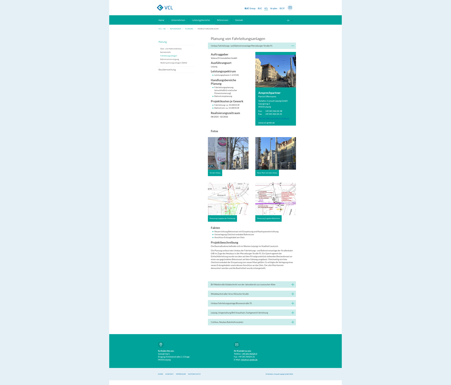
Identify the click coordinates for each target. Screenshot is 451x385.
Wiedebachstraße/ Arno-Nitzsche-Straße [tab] (230, 294)
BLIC (260, 8)
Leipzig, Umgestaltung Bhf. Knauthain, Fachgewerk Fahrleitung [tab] (239, 312)
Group (250, 8)
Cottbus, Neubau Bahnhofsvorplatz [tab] (227, 322)
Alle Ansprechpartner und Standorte (161, 345)
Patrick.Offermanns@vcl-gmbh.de (273, 118)
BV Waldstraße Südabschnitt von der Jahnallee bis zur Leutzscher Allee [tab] (243, 284)
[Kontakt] (290, 8)
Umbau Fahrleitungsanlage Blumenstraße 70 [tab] (231, 303)
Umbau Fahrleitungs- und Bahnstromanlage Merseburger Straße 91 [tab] (241, 45)
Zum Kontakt (237, 345)
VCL (266, 8)
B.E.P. (282, 8)
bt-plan (273, 8)
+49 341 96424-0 (249, 353)
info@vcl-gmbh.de (249, 359)
